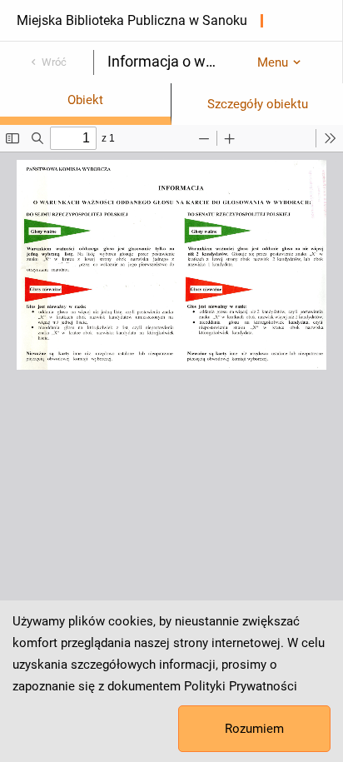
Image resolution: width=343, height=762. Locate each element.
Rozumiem (254, 728)
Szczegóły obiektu (257, 104)
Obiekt (85, 99)
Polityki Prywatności (240, 686)
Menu (272, 62)
